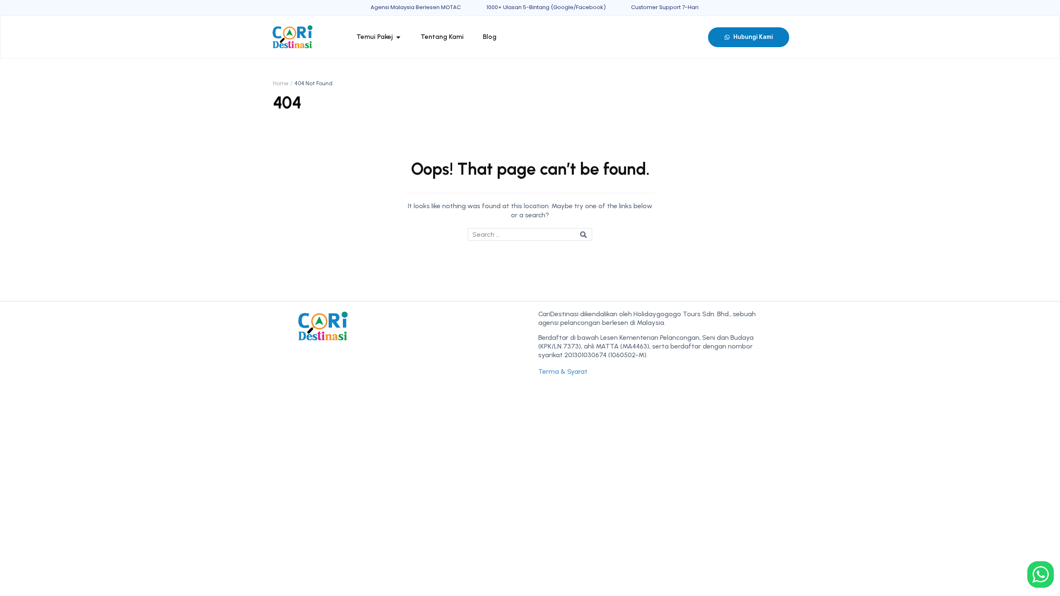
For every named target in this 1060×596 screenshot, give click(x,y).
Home (281, 83)
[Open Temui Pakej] (398, 36)
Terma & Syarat (563, 371)
